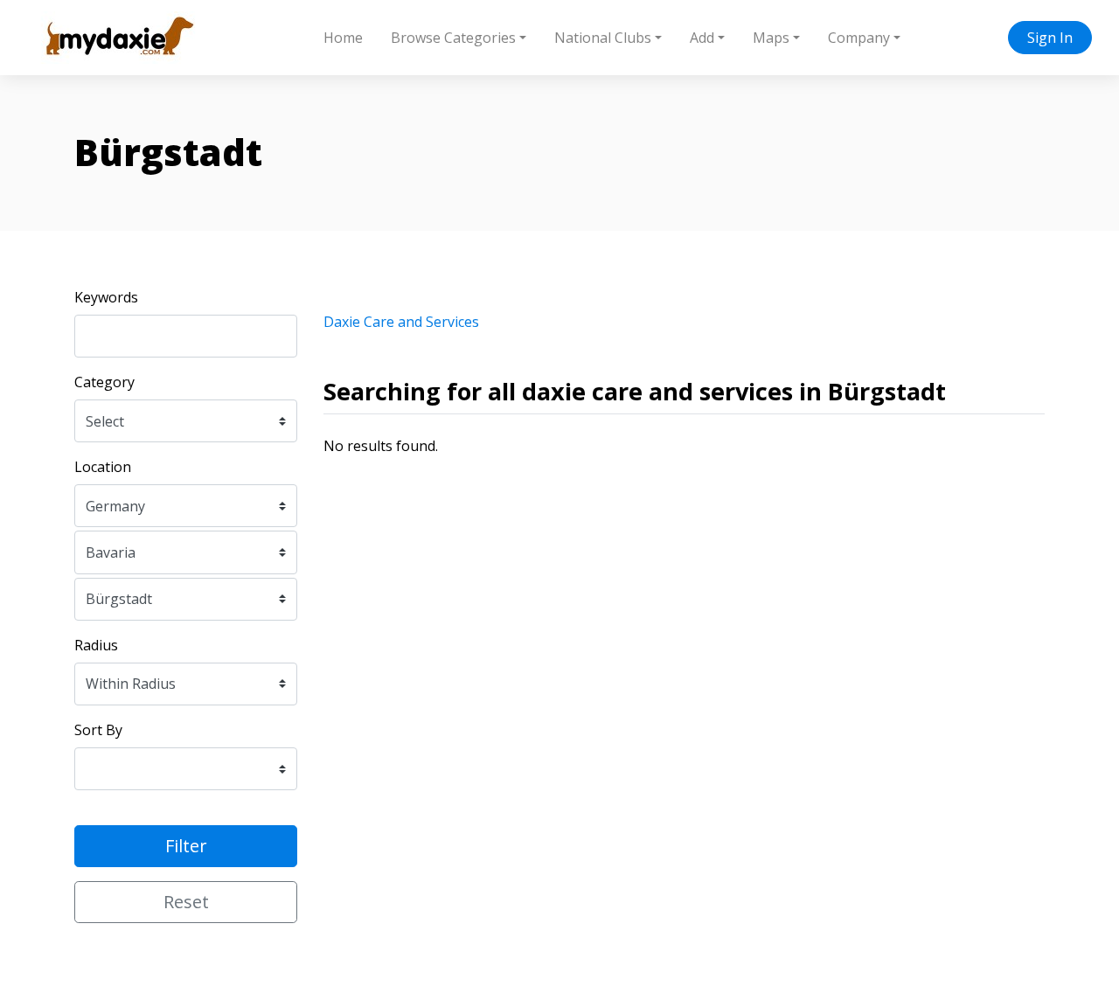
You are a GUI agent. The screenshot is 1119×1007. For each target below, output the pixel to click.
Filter (186, 846)
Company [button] (859, 37)
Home (343, 37)
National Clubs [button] (602, 37)
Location (102, 466)
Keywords (106, 297)
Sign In (1050, 37)
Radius (96, 645)
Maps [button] (771, 37)
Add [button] (702, 37)
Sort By (98, 730)
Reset (186, 901)
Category (104, 382)
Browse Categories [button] (453, 37)
